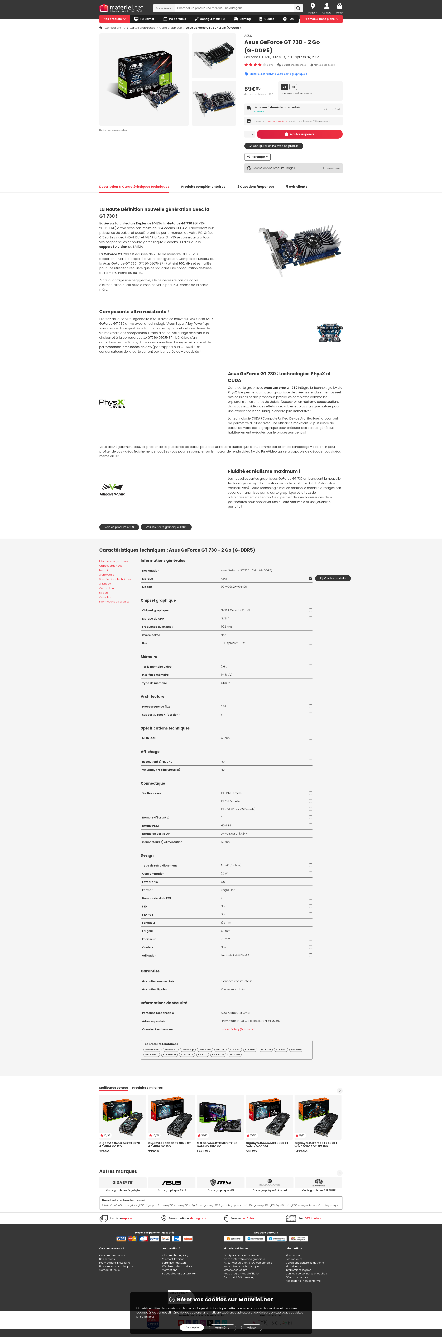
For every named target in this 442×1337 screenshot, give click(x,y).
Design (103, 592)
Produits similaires (147, 1087)
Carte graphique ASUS (172, 1190)
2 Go (224, 666)
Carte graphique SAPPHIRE (318, 1190)
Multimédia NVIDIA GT (235, 955)
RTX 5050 (296, 1049)
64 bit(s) (226, 675)
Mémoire (104, 570)
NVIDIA (225, 618)
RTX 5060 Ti (169, 1054)
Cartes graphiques (143, 28)
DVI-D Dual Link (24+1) (235, 834)
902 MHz (226, 627)
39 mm (225, 939)
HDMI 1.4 (226, 825)
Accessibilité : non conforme (303, 1281)
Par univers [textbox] (163, 8)
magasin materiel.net (277, 121)
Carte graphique (170, 28)
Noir (223, 947)
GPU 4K (220, 1049)
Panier (339, 12)
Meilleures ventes (113, 1087)
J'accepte (192, 1327)
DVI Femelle (232, 801)
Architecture (106, 574)
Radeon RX (171, 1049)
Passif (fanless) (231, 865)
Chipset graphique (110, 565)
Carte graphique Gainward (270, 1190)
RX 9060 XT (218, 1054)
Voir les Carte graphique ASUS (166, 527)
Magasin (312, 12)
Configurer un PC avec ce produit (275, 146)
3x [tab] (284, 87)
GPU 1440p (205, 1049)
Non (223, 635)
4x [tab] (293, 87)
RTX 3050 (234, 1054)
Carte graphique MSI (221, 1190)
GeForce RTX (152, 1049)
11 (221, 715)
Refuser (252, 1328)
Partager (258, 157)
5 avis (270, 64)
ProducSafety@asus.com (238, 1029)
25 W (224, 873)
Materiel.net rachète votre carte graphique (277, 74)
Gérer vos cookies (297, 1277)
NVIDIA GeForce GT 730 (236, 610)
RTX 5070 (266, 1049)
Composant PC (115, 28)
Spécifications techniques (115, 579)
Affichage (105, 583)
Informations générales (113, 561)
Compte (327, 12)
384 (223, 706)
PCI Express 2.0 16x (232, 643)
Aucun (225, 738)
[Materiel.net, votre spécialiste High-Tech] (121, 8)
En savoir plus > (146, 1317)
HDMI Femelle (233, 793)
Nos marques (294, 1259)
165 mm (226, 923)
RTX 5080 (250, 1049)
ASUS (248, 36)
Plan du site (293, 1255)
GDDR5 (225, 683)
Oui (223, 882)
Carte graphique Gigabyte (123, 1190)
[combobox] (164, 8)
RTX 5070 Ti (151, 1054)
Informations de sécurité (114, 601)
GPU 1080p (188, 1049)
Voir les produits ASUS (119, 527)
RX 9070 (202, 1054)
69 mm (225, 931)
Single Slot (228, 890)
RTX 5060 (281, 1049)
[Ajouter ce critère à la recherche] (310, 578)
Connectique (107, 588)
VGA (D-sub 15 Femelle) (240, 809)
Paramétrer (222, 1328)
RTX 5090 (235, 1049)
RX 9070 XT (187, 1054)
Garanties (105, 597)
